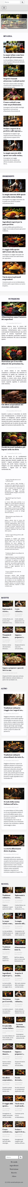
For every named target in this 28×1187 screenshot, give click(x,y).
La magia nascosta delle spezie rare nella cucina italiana (12, 155)
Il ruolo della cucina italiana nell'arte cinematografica (11, 804)
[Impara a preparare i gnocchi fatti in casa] (20, 629)
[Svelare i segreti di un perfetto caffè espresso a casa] (13, 121)
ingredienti (14, 1165)
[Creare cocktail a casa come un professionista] (14, 94)
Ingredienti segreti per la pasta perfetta (7, 975)
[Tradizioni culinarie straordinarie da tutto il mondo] (14, 746)
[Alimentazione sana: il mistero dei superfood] (14, 309)
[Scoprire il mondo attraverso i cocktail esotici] (14, 70)
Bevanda (14, 1162)
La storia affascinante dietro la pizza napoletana (12, 851)
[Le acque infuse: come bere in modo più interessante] (14, 47)
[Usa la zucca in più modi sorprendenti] (14, 268)
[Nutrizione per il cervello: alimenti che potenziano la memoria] (14, 353)
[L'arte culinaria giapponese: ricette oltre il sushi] (20, 603)
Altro (14, 1176)
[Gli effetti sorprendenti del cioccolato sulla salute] (14, 396)
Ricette (14, 1173)
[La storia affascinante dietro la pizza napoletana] (14, 840)
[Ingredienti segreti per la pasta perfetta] (14, 213)
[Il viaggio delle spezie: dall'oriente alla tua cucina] (14, 240)
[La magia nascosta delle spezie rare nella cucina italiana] (13, 145)
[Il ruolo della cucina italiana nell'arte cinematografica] (14, 793)
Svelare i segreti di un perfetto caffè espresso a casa (12, 131)
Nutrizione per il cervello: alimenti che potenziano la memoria (12, 363)
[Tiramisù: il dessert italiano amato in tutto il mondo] (7, 629)
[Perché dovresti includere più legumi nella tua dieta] (14, 439)
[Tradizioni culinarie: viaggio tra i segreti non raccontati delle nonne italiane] (14, 699)
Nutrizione (14, 1169)
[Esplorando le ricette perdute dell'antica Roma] (7, 603)
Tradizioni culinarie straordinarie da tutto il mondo (13, 757)
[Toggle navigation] (4, 7)
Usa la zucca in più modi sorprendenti (20, 1106)
